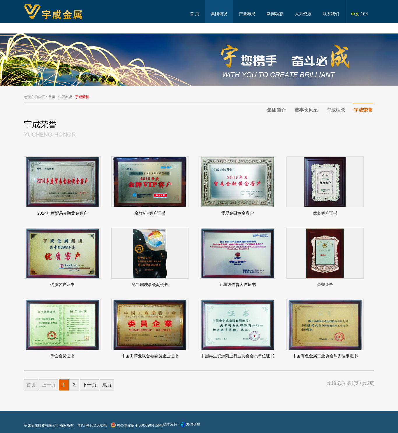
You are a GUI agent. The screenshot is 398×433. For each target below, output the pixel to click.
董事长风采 (306, 109)
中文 (355, 14)
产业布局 (247, 14)
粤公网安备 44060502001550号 (139, 425)
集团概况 (219, 14)
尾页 (107, 384)
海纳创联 (193, 424)
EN (365, 14)
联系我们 (331, 14)
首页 (51, 97)
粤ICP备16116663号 (92, 425)
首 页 (194, 14)
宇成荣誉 (363, 109)
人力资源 (303, 14)
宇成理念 (336, 109)
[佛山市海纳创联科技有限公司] (183, 424)
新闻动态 (275, 14)
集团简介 (276, 109)
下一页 (89, 384)
